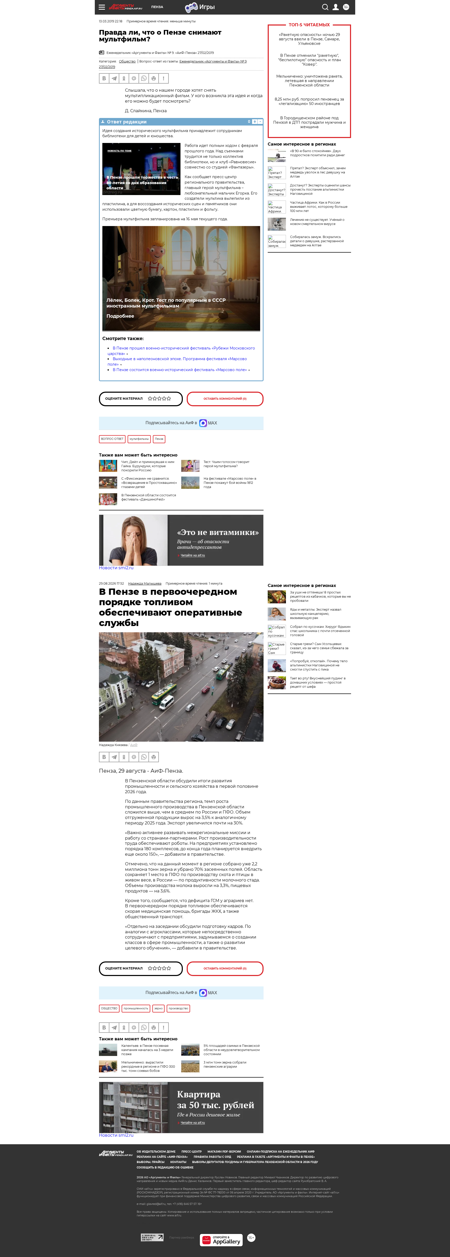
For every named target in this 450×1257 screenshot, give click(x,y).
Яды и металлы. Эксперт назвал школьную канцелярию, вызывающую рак (315, 614)
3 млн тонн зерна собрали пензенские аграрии (225, 1064)
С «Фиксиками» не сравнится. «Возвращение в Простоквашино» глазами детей (149, 483)
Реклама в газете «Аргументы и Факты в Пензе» (276, 1157)
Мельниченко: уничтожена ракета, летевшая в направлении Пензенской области (309, 80)
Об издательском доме (156, 1151)
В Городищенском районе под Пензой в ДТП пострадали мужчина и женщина (309, 122)
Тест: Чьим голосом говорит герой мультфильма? (226, 464)
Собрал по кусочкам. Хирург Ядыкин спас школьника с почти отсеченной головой (320, 631)
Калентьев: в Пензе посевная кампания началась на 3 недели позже (147, 1050)
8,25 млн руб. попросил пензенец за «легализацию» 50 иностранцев (309, 101)
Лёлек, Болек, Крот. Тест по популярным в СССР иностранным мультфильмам (166, 303)
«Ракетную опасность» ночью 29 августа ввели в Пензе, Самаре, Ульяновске (309, 39)
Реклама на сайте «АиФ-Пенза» (162, 1157)
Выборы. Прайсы (150, 1162)
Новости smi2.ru (116, 567)
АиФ (134, 745)
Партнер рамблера (181, 1237)
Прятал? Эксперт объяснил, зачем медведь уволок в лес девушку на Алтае (318, 172)
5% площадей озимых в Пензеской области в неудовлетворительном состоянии (232, 1050)
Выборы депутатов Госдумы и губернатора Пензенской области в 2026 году (255, 1162)
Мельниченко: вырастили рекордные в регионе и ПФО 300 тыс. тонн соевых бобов (148, 1066)
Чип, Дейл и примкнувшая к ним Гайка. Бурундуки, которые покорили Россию (147, 466)
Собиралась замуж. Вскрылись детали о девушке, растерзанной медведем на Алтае (317, 241)
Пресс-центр (192, 1151)
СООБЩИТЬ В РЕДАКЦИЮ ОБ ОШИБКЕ (165, 1167)
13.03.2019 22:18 (110, 21)
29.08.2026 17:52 (111, 583)
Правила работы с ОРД (212, 1157)
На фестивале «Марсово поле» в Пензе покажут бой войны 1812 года (230, 483)
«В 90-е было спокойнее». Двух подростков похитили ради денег (317, 153)
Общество (127, 61)
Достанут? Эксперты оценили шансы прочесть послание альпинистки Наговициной (320, 189)
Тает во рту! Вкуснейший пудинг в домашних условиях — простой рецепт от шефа (318, 682)
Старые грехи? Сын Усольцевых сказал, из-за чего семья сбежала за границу (319, 648)
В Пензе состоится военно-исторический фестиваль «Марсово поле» (180, 369)
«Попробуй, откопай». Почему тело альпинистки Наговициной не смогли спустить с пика (319, 665)
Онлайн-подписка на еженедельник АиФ (281, 1151)
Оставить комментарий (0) (225, 399)
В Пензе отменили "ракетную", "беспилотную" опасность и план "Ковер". (309, 60)
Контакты (178, 1162)
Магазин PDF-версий (224, 1151)
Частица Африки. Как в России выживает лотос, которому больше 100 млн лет (318, 207)
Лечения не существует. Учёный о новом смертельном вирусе (317, 222)
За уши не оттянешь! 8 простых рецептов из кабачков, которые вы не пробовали (320, 596)
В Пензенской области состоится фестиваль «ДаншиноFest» (148, 497)
